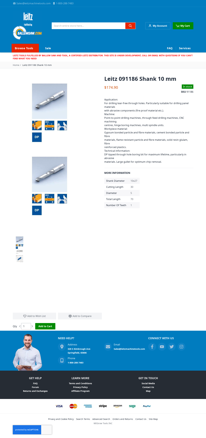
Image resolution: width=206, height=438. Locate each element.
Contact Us (148, 387)
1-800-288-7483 (64, 3)
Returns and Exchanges (35, 391)
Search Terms (83, 419)
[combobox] (93, 26)
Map (148, 391)
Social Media (148, 383)
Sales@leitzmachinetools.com (33, 3)
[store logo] (27, 25)
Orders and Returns (123, 419)
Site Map (153, 419)
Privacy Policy (80, 387)
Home (16, 64)
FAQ (35, 383)
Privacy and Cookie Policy (61, 419)
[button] (19, 242)
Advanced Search (101, 419)
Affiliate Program (80, 391)
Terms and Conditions (80, 383)
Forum (35, 387)
